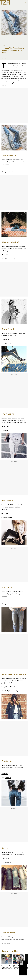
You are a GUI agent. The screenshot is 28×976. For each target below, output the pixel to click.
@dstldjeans (8, 862)
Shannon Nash (6, 57)
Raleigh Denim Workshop (8, 687)
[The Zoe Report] (5, 2)
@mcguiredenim (9, 172)
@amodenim (8, 517)
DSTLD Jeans (5, 858)
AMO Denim (4, 513)
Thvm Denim (5, 426)
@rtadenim (8, 604)
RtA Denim (4, 600)
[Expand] (20, 962)
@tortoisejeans (5, 947)
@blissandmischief (10, 259)
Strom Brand (5, 339)
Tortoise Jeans (5, 943)
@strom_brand (9, 343)
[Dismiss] (25, 962)
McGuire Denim (6, 168)
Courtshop (4, 773)
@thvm (7, 430)
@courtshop (8, 777)
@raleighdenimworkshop (11, 691)
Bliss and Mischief (6, 255)
